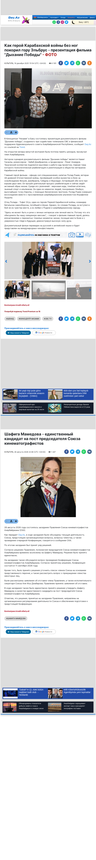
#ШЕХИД (10, 319)
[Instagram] (62, 22)
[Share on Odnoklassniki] (89, 63)
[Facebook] (58, 22)
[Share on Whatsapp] (78, 63)
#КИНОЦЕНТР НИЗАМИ (29, 319)
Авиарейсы (71, 17)
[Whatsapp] (54, 22)
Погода (63, 17)
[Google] (44, 332)
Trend (22, 147)
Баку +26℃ (84, 22)
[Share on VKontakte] (84, 63)
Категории (54, 17)
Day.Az (88, 144)
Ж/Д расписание (82, 17)
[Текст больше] (16, 132)
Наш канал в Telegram (19, 333)
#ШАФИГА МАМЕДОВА (16, 618)
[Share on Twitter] (66, 63)
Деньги (92, 17)
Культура (8, 63)
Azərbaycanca (42, 17)
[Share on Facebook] (60, 63)
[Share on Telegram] (72, 63)
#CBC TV (48, 319)
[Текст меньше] (6, 132)
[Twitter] (66, 22)
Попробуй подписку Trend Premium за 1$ (22, 311)
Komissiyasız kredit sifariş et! (17, 305)
